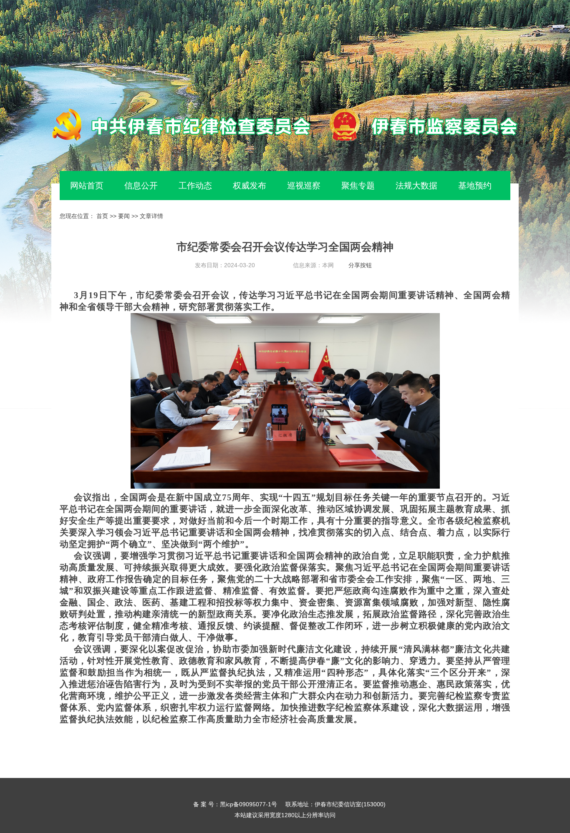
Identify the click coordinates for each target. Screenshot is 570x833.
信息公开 (141, 185)
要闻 (124, 216)
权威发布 (249, 185)
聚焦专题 (358, 185)
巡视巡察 (303, 185)
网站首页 (86, 185)
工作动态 (195, 185)
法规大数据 (416, 185)
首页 (102, 216)
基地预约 (475, 185)
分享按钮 (360, 265)
